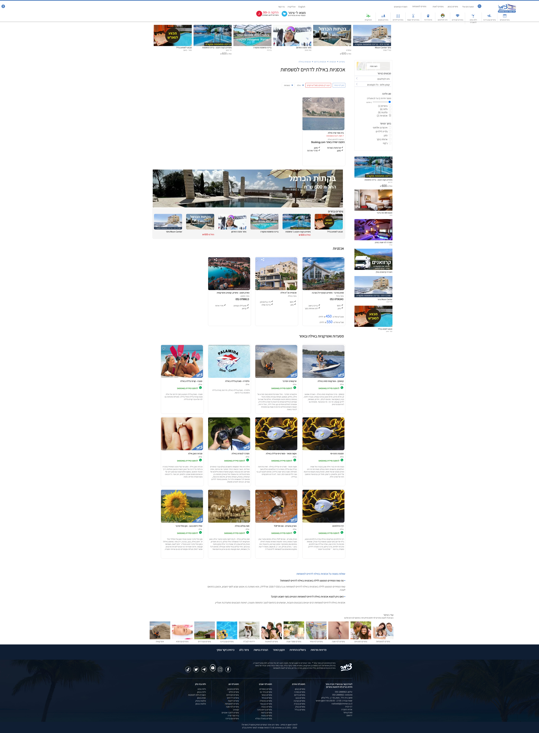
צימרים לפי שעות (413, 20)
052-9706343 (337, 299)
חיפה (391, 215)
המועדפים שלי (468, 6)
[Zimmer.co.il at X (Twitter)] (196, 668)
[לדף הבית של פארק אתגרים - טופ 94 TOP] (276, 522)
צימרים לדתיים (398, 20)
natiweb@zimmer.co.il (342, 703)
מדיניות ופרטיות (318, 650)
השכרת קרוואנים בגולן (384, 272)
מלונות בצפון (201, 703)
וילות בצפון (201, 691)
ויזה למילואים (442, 20)
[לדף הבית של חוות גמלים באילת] (229, 522)
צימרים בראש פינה (264, 709)
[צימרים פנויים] (505, 17)
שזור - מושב (389, 331)
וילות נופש (202, 689)
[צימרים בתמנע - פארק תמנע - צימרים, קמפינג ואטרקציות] (229, 289)
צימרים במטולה (266, 700)
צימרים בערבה (299, 700)
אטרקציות (368, 20)
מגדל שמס (389, 302)
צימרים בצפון (453, 6)
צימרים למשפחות (419, 6)
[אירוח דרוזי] (428, 17)
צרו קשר (281, 6)
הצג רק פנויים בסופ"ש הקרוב (318, 85)
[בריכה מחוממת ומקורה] (252, 26)
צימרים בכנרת (299, 703)
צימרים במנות (266, 715)
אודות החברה (346, 709)
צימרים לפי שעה (338, 641)
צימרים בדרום (299, 694)
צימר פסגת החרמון (303, 47)
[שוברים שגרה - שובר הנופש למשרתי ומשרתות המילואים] (443, 17)
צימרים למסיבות (271, 641)
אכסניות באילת (305, 61)
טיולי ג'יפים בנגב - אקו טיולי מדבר (188, 525)
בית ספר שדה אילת (336, 132)
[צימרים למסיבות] (271, 638)
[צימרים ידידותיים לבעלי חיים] (249, 638)
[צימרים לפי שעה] (338, 638)
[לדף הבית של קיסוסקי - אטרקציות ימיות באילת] (323, 377)
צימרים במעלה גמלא (263, 718)
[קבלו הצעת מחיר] (292, 16)
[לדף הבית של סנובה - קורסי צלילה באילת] (182, 377)
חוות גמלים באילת (242, 525)
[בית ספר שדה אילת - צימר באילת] (323, 129)
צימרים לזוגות (438, 6)
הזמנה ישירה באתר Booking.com (328, 142)
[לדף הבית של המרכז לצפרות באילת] (229, 450)
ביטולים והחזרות (298, 650)
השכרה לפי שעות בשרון (383, 242)
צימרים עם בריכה (489, 20)
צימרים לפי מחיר (316, 641)
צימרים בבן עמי (266, 703)
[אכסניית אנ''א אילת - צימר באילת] (276, 289)
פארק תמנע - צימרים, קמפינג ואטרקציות (233, 292)
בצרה (390, 245)
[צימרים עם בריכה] (489, 17)
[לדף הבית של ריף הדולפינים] (323, 522)
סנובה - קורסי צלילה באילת (191, 381)
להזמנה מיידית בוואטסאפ (329, 388)
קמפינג (236, 709)
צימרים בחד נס (266, 691)
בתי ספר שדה (233, 715)
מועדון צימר (347, 712)
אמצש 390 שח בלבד (384, 212)
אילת (329, 139)
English (301, 6)
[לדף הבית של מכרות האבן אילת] (182, 450)
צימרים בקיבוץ (383, 20)
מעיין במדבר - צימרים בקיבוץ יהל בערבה (328, 292)
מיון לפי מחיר (339, 85)
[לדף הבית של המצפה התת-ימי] (323, 450)
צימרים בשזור (266, 694)
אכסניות (332, 61)
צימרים (342, 61)
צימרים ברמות (266, 712)
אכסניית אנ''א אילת (288, 292)
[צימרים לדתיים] (398, 17)
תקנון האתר (279, 650)
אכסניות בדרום (320, 61)
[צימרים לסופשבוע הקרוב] (265, 16)
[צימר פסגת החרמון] (292, 26)
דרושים (349, 715)
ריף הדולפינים (338, 525)
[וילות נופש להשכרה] (473, 17)
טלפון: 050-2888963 (343, 691)
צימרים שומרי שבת (293, 641)
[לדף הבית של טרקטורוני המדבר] (276, 377)
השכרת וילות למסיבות (197, 694)
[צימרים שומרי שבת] (294, 638)
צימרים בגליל (300, 709)
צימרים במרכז (299, 691)
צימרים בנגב (300, 697)
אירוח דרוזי (428, 20)
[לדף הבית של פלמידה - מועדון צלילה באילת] (229, 377)
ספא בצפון (201, 697)
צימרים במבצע (233, 689)
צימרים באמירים (265, 689)
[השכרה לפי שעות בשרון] (373, 239)
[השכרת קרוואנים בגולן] (373, 269)
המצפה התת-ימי (337, 453)
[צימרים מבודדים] (204, 638)
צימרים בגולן (300, 706)
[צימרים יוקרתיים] (457, 17)
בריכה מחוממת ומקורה (262, 47)
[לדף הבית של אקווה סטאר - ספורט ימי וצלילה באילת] (276, 450)
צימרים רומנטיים (360, 641)
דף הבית (348, 706)
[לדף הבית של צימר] (507, 12)
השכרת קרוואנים (400, 6)
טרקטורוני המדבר (289, 381)
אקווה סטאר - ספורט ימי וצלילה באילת (281, 453)
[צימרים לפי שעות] (413, 17)
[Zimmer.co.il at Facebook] (228, 668)
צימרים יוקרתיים (457, 20)
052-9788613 (243, 299)
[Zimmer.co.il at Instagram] (220, 668)
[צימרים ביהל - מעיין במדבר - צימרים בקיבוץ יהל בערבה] (323, 289)
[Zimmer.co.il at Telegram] (204, 668)
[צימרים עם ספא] (182, 638)
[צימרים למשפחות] (383, 638)
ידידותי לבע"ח (249, 641)
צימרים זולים (234, 691)
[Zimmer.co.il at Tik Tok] (188, 668)
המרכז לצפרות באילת (240, 453)
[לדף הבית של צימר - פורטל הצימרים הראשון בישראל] (346, 670)
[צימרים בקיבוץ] (383, 17)
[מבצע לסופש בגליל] (173, 26)
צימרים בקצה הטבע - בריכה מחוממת (217, 47)
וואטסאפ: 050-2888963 (342, 694)
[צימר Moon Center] (372, 26)
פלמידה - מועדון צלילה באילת (237, 381)
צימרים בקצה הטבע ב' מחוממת (298, 231)
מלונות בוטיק (200, 700)
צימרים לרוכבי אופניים (230, 712)
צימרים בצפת (266, 706)
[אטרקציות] (368, 17)
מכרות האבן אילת (195, 453)
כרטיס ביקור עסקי (225, 650)
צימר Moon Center (383, 47)
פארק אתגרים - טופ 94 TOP (285, 525)
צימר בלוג (244, 650)
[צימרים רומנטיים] (360, 638)
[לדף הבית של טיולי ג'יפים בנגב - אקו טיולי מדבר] (182, 522)
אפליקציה (291, 6)
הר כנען (390, 182)
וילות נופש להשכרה (473, 21)
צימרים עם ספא (182, 641)
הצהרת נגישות (261, 650)
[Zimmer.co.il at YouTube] (212, 665)
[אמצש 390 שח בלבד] (373, 209)
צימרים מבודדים (204, 641)
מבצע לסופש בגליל (184, 47)
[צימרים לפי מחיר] (316, 638)
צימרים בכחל (267, 697)
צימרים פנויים (505, 20)
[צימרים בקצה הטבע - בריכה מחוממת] (213, 26)
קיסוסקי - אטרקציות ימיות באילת (331, 381)
